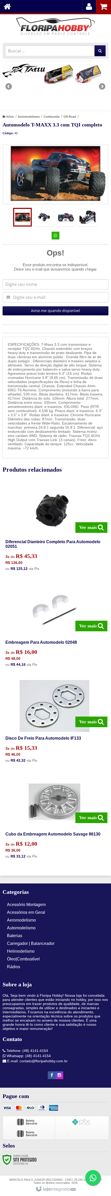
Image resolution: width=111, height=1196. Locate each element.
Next (102, 84)
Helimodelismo (21, 951)
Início (10, 116)
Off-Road (70, 116)
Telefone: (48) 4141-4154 (26, 1051)
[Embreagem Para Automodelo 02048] (54, 627)
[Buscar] (100, 50)
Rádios (13, 967)
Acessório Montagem (26, 904)
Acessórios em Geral (26, 912)
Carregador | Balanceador (30, 943)
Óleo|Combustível (23, 959)
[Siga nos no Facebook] (52, 1075)
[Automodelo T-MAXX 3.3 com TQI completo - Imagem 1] (22, 217)
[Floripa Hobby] (55, 27)
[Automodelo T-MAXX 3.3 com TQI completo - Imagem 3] (66, 217)
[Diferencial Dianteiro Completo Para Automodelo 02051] (54, 528)
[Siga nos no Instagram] (59, 1075)
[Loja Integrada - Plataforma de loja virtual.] (56, 1189)
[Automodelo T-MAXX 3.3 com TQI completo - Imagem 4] (87, 217)
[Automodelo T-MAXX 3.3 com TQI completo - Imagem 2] (44, 217)
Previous (9, 86)
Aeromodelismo (21, 920)
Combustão (52, 116)
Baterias (14, 935)
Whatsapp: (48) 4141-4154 (28, 1056)
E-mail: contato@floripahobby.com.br (37, 1061)
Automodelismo (29, 116)
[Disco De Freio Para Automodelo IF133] (54, 722)
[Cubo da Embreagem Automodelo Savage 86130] (54, 818)
